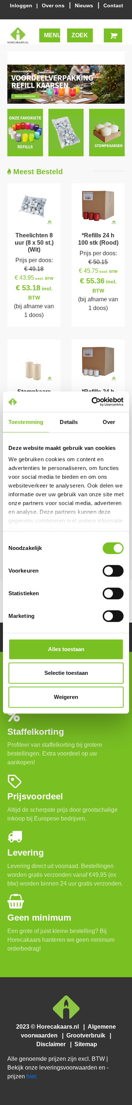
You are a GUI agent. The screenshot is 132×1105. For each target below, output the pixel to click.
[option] (66, 84)
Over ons (54, 5)
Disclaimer (52, 1044)
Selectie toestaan (66, 673)
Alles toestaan (66, 649)
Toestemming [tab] (25, 422)
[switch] (113, 571)
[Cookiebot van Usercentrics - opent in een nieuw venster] (93, 401)
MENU (52, 35)
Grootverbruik (87, 1035)
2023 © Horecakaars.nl (49, 1027)
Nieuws (85, 5)
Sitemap (85, 1044)
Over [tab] (109, 422)
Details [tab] (69, 422)
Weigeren (66, 697)
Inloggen (22, 5)
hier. (31, 1076)
